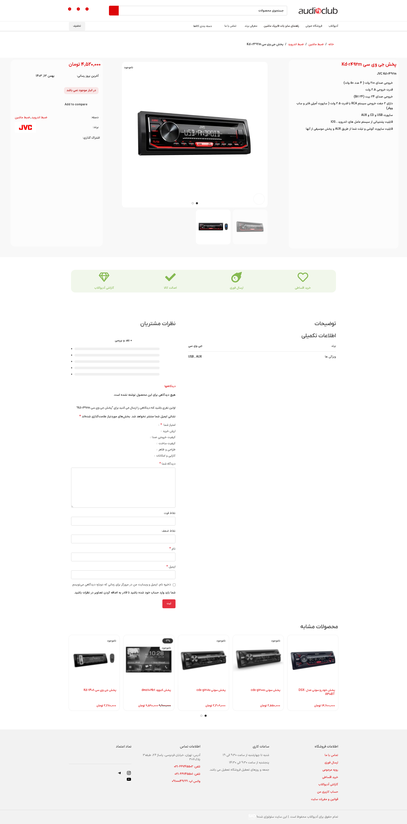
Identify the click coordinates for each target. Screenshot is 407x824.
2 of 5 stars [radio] (143, 424)
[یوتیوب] (128, 781)
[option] (197, 203)
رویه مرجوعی (330, 770)
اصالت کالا (170, 288)
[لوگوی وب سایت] (318, 10)
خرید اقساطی (303, 288)
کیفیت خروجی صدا (163, 438)
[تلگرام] (119, 774)
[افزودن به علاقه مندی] (97, 105)
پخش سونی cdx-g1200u (265, 690)
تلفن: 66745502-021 (187, 766)
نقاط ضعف (169, 531)
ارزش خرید (169, 431)
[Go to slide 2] (201, 716)
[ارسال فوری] (236, 277)
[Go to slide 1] (206, 716)
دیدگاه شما (167, 464)
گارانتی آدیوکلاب (104, 288)
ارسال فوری (236, 288)
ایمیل (171, 567)
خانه (331, 44)
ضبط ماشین (316, 44)
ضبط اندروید (296, 44)
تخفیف (77, 26)
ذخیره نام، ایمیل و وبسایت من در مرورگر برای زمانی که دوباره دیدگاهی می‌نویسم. (121, 584)
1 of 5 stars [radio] (146, 424)
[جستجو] (114, 10)
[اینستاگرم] (128, 774)
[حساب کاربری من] (96, 10)
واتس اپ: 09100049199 (186, 781)
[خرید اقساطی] (303, 277)
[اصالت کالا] (170, 277)
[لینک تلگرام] (17, 138)
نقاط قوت (170, 513)
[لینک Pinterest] (28, 138)
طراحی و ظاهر (167, 450)
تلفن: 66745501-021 (187, 774)
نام (172, 549)
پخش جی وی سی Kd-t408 (100, 690)
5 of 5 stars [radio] (133, 424)
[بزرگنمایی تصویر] (259, 199)
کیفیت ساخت (167, 444)
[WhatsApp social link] (22, 138)
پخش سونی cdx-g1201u (211, 690)
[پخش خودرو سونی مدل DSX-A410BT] (313, 660)
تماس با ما (331, 755)
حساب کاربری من (327, 792)
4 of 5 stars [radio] (136, 424)
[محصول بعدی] (75, 44)
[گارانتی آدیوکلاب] (104, 277)
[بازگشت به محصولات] (80, 44)
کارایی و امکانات (165, 456)
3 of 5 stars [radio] (140, 424)
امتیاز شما (168, 425)
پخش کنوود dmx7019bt (156, 690)
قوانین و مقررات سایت (324, 799)
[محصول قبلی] (85, 44)
